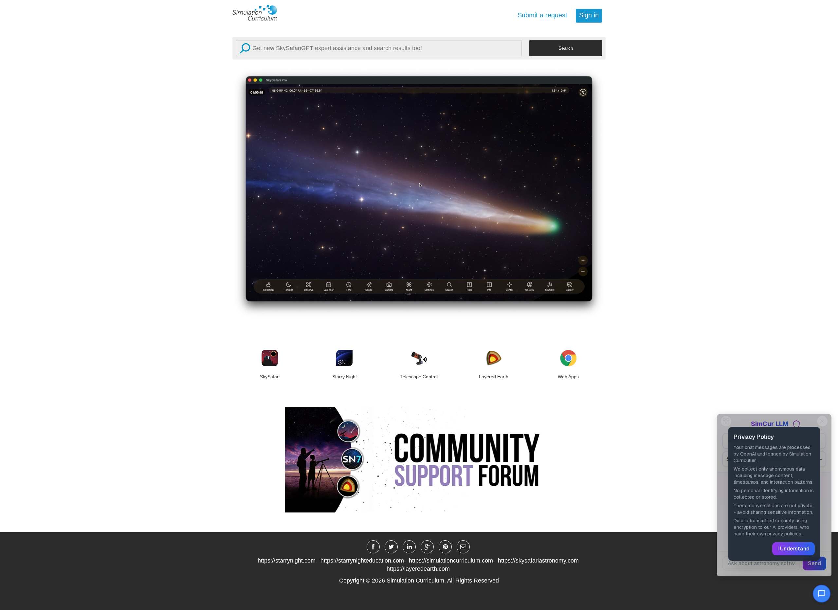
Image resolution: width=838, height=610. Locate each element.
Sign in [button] (589, 15)
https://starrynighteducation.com (362, 560)
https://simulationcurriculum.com (451, 560)
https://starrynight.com (287, 560)
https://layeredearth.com (418, 568)
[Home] (258, 12)
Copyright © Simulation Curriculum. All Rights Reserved (419, 580)
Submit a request (542, 15)
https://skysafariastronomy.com (538, 560)
